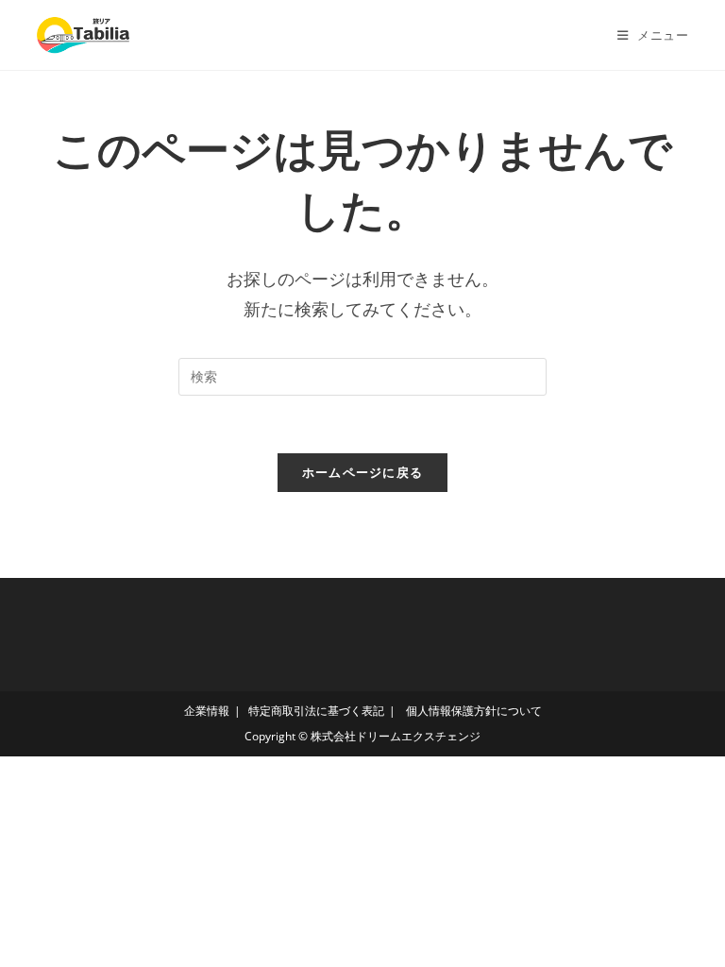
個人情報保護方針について (472, 711)
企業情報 (206, 711)
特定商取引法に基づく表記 (316, 711)
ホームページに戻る (363, 472)
